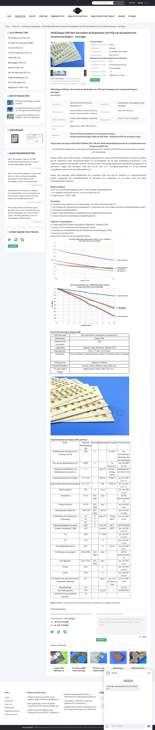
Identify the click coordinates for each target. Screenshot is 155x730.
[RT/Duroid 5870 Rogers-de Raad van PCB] (10, 102)
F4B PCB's (12, 58)
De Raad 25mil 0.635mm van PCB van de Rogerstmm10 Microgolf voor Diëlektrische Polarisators (28, 110)
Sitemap (132, 16)
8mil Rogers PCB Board (92, 603)
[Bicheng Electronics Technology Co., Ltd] (77, 10)
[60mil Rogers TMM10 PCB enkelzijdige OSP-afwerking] (118, 657)
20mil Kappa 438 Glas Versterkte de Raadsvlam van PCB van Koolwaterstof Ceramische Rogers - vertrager (68, 81)
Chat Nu (132, 3)
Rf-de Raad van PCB (16, 38)
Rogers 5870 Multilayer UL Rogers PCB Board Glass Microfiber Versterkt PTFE (59, 669)
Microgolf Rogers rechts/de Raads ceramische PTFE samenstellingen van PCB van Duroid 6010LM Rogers (43, 705)
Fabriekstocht (58, 16)
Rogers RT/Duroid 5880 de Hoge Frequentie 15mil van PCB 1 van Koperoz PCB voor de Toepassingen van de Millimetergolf (43, 711)
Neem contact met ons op (103, 16)
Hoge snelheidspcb (16, 77)
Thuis (7, 26)
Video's (32, 16)
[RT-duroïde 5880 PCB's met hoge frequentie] (78, 657)
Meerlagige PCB (15, 63)
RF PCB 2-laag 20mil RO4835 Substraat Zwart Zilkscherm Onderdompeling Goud (98, 669)
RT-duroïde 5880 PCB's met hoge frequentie (78, 669)
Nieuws (121, 16)
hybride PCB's (13, 68)
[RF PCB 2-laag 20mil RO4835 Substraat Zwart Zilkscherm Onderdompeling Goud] (98, 657)
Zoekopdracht (118, 3)
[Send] (149, 726)
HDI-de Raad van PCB (17, 72)
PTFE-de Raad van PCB (18, 53)
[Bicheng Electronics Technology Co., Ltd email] (11, 239)
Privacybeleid (27, 727)
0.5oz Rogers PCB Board (110, 603)
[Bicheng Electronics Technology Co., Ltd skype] (24, 239)
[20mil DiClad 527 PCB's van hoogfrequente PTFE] (138, 657)
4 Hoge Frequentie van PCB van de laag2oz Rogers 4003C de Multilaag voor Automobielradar (43, 698)
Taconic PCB (13, 48)
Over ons (43, 16)
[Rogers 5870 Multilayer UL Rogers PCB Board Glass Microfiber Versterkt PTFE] (59, 657)
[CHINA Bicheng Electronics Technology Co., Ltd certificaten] (15, 138)
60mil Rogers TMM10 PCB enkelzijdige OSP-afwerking (118, 669)
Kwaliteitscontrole (77, 16)
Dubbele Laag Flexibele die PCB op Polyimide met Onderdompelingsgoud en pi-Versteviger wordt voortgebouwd (80, 695)
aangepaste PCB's (15, 87)
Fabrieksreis (9, 708)
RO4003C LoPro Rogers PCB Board (68, 603)
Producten (20, 16)
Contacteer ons (11, 714)
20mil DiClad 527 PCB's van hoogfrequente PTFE (138, 669)
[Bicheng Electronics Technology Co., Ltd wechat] (17, 239)
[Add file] (107, 726)
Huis (9, 16)
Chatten (95, 80)
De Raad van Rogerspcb (31, 26)
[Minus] (148, 673)
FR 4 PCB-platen (15, 82)
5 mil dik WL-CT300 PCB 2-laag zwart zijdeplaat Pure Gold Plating (78, 702)
